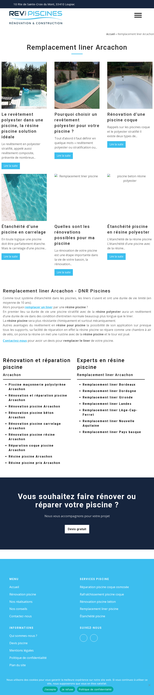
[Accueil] (35, 17)
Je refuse (67, 689)
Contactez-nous (15, 341)
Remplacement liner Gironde (108, 397)
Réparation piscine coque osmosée (104, 587)
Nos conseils (18, 609)
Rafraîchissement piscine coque (102, 594)
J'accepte (50, 689)
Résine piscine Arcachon (30, 456)
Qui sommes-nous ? (23, 636)
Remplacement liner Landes (107, 404)
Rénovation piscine (22, 594)
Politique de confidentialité (28, 658)
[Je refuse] (149, 685)
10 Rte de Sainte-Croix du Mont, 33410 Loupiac (44, 4)
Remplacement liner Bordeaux (109, 384)
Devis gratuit (77, 529)
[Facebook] (83, 638)
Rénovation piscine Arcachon (34, 406)
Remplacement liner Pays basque (112, 432)
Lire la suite (11, 165)
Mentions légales (21, 650)
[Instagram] (93, 638)
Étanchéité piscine (92, 616)
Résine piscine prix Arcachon (34, 463)
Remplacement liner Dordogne (109, 391)
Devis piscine (18, 643)
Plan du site (17, 665)
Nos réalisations (20, 602)
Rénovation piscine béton (98, 602)
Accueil (110, 34)
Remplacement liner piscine (99, 609)
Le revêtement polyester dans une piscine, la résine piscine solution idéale (22, 125)
